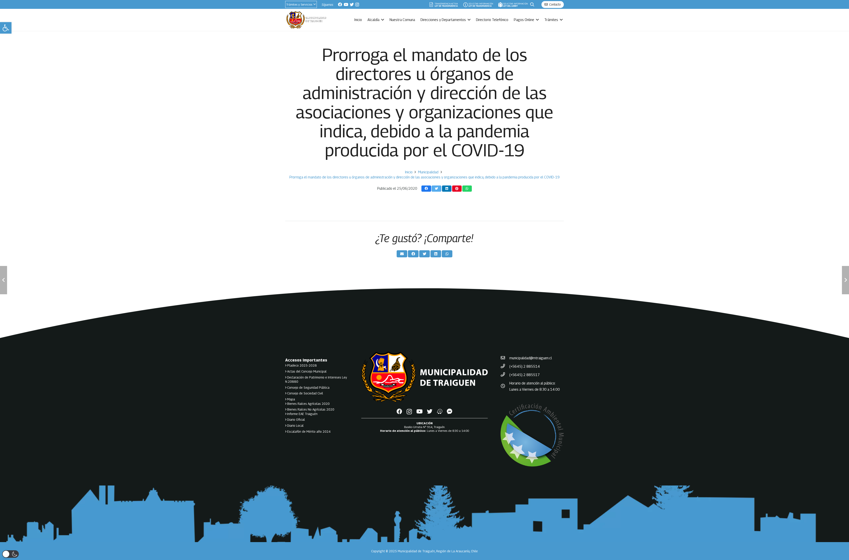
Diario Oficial (295, 419)
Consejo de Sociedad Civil (304, 393)
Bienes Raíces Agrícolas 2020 (308, 403)
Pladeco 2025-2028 (301, 365)
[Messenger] (449, 411)
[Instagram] (357, 4)
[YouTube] (346, 4)
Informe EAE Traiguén (301, 414)
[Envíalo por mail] (402, 253)
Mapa (290, 399)
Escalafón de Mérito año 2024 (308, 431)
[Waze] (439, 411)
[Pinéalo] (457, 188)
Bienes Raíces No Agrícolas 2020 (310, 409)
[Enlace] (443, 4)
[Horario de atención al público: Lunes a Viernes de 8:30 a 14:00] (505, 386)
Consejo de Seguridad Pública (307, 387)
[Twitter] (352, 4)
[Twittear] (436, 188)
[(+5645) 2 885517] (505, 375)
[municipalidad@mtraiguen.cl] (505, 358)
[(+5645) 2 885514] (505, 366)
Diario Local (295, 425)
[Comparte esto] (426, 188)
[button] (5, 28)
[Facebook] (340, 4)
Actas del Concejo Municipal (306, 371)
